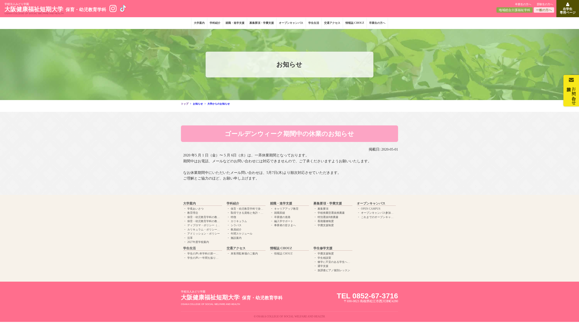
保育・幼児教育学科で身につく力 (248, 208)
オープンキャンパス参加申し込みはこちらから (378, 212)
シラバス (236, 225)
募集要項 (323, 208)
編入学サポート (283, 221)
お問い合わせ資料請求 (574, 93)
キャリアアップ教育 (286, 208)
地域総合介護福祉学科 (514, 10)
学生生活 (313, 22)
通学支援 (323, 266)
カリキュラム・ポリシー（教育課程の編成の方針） (204, 229)
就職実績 (279, 212)
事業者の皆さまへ (285, 225)
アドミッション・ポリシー (203, 233)
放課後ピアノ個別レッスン (334, 270)
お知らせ (198, 103)
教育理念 (192, 212)
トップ (184, 103)
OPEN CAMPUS (370, 208)
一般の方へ (544, 10)
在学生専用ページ (568, 10)
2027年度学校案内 (198, 242)
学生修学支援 (322, 248)
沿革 (190, 238)
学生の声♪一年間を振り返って (204, 257)
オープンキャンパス (291, 22)
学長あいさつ (195, 208)
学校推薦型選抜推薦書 (331, 212)
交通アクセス (332, 22)
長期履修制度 (326, 221)
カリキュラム (239, 221)
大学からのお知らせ (218, 103)
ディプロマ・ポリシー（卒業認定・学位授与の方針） (204, 225)
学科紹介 (215, 22)
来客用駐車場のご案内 (244, 253)
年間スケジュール (241, 233)
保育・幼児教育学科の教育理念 (204, 217)
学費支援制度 (326, 225)
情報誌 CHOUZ (354, 22)
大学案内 (199, 22)
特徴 (233, 217)
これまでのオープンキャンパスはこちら (378, 217)
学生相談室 (324, 257)
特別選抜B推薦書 (328, 217)
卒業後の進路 (282, 217)
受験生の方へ (545, 4)
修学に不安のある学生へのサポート (334, 262)
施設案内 (236, 238)
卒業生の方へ (523, 4)
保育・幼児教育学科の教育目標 (204, 221)
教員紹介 (236, 229)
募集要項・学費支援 (261, 22)
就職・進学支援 (234, 22)
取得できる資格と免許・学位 (248, 212)
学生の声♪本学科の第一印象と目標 (204, 253)
